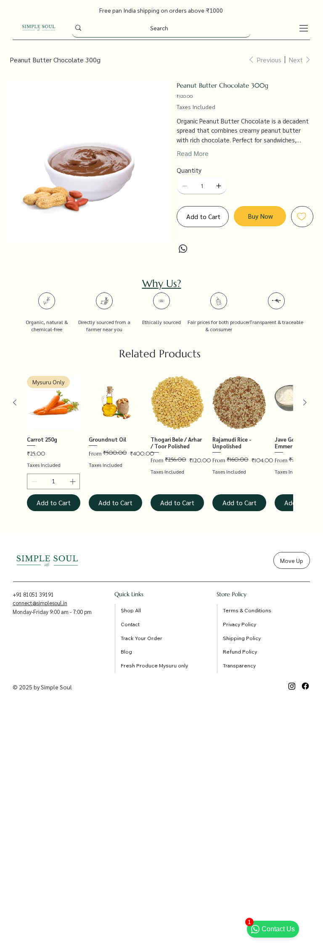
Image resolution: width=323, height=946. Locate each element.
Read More (193, 153)
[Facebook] (305, 686)
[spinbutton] (53, 481)
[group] (160, 443)
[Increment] (73, 481)
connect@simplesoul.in (40, 602)
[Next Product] (305, 402)
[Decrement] (33, 481)
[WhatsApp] (183, 248)
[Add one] (218, 185)
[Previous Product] (15, 402)
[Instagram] (292, 686)
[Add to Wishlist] (302, 216)
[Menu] (304, 28)
